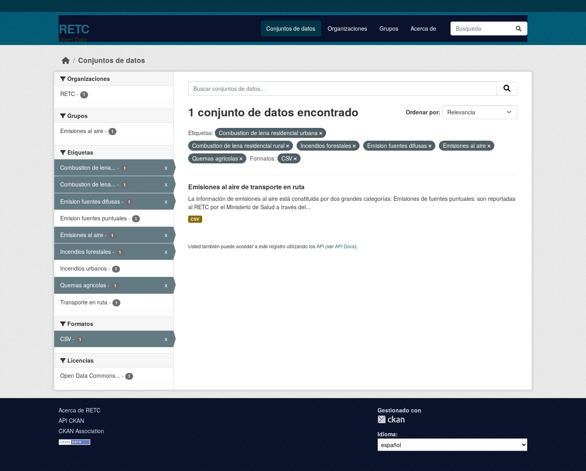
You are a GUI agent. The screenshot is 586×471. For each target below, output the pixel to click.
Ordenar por (422, 112)
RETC (74, 28)
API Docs (345, 246)
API (320, 246)
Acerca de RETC (79, 410)
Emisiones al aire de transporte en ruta (246, 186)
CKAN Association (81, 431)
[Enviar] (519, 28)
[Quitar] (320, 133)
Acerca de (423, 28)
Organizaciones (347, 28)
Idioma (387, 434)
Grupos (389, 28)
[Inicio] (66, 60)
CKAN (391, 419)
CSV (195, 219)
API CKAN (71, 420)
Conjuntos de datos (290, 28)
